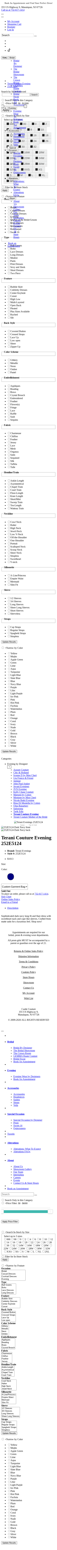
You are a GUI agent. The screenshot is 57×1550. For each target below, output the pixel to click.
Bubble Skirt (16, 287)
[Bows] (8, 1345)
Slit (12, 317)
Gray (12, 739)
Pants (13, 261)
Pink (12, 699)
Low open (15, 340)
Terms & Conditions (28, 961)
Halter (13, 525)
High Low (15, 299)
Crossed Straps (17, 334)
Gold (12, 730)
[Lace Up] (8, 1317)
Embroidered (16, 398)
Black (13, 736)
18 (46, 135)
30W (41, 163)
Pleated (13, 308)
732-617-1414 (41, 893)
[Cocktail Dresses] (13, 1276)
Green (13, 662)
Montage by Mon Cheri (24, 797)
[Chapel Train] (7, 1372)
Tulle (12, 467)
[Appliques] (8, 1340)
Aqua (13, 669)
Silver (13, 742)
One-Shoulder (17, 540)
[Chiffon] (6, 1356)
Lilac (12, 690)
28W (27, 163)
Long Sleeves (16, 604)
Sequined (14, 458)
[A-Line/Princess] (8, 1394)
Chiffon (14, 436)
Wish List (28, 998)
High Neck (15, 528)
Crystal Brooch (17, 395)
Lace (12, 410)
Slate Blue (15, 678)
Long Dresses (17, 254)
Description (12, 908)
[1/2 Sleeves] (10, 1408)
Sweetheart (15, 559)
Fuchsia (14, 706)
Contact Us (28, 987)
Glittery (14, 360)
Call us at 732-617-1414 (12, 10)
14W (21, 1245)
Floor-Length (16, 493)
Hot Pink (14, 702)
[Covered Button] (8, 1312)
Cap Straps (15, 627)
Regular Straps (17, 630)
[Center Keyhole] (10, 1304)
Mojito (13, 656)
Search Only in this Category (19, 100)
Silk (12, 461)
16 (34, 135)
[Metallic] (5, 1328)
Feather (13, 401)
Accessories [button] (13, 1088)
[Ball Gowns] (8, 1285)
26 (46, 141)
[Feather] (6, 1359)
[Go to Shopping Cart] (2, 14)
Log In (10, 29)
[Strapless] (9, 1430)
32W (47, 1248)
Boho (13, 248)
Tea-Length (15, 505)
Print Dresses (16, 264)
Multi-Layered (17, 302)
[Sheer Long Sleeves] (10, 1416)
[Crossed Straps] (8, 1315)
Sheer (13, 343)
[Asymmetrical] (7, 1370)
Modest (13, 258)
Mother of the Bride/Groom (23, 220)
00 (24, 123)
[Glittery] (5, 1326)
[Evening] (13, 1279)
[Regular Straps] (9, 1424)
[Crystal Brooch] (8, 1347)
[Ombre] (5, 1334)
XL (43, 175)
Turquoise (15, 672)
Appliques (15, 386)
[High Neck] (8, 1386)
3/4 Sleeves (15, 601)
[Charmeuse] (6, 1353)
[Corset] (10, 1306)
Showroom (28, 982)
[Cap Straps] (9, 1422)
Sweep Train (16, 502)
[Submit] (35, 36)
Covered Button (18, 331)
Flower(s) (15, 404)
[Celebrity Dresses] (10, 1301)
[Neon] (5, 1331)
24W (41, 158)
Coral (13, 721)
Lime (13, 665)
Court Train (15, 490)
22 (23, 141)
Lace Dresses (16, 251)
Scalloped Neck (18, 546)
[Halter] (8, 1383)
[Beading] (8, 1342)
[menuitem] (31, 21)
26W (22, 1248)
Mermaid (14, 581)
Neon (13, 366)
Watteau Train (17, 508)
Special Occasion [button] (15, 1114)
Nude (13, 727)
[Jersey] (6, 1361)
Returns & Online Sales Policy (28, 951)
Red (12, 715)
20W (46, 1245)
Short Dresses (17, 270)
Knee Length (16, 496)
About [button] (10, 1160)
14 (8, 1242)
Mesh (13, 448)
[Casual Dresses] (13, 1274)
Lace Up (14, 337)
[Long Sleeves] (10, 1413)
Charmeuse (15, 433)
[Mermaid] (8, 1400)
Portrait (13, 543)
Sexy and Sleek (17, 267)
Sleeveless (15, 613)
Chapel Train (16, 487)
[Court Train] (7, 1375)
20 (26, 1242)
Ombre (13, 369)
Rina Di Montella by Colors (26, 803)
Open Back (15, 305)
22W (27, 158)
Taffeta (13, 464)
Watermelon (16, 709)
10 (42, 129)
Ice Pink (14, 696)
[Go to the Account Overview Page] (2, 16)
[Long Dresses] (8, 1293)
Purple (13, 687)
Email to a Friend (9, 902)
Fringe (13, 407)
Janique (17, 781)
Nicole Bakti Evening (23, 800)
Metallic (14, 363)
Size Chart (6, 896)
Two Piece (15, 273)
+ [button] (9, 767)
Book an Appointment (18, 1188)
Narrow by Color (14, 648)
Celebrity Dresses (18, 290)
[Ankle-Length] (7, 1367)
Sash (12, 416)
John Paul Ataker (21, 783)
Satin (12, 454)
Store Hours (28, 977)
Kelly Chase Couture (23, 792)
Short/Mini (15, 499)
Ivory (13, 724)
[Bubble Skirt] (10, 1298)
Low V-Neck (16, 534)
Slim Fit (14, 584)
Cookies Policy (28, 972)
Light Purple (16, 693)
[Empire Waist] (8, 1397)
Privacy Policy (29, 967)
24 (34, 141)
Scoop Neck (16, 549)
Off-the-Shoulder (18, 537)
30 (23, 146)
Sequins (14, 420)
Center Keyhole (18, 293)
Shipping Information (28, 956)
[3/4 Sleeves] (10, 1411)
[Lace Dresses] (8, 1290)
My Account (13, 21)
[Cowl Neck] (8, 1381)
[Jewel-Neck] (8, 1389)
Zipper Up (15, 346)
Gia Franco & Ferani (23, 778)
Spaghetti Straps (18, 633)
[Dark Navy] (10, 877)
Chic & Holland (21, 772)
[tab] (31, 790)
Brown (13, 733)
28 (50, 1242)
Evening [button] (11, 1070)
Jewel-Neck (16, 531)
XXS (27, 169)
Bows (13, 392)
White (13, 746)
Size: (3, 864)
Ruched (14, 314)
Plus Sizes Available (20, 311)
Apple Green (16, 659)
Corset (13, 296)
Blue (12, 681)
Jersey (13, 442)
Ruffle (13, 413)
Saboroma (18, 808)
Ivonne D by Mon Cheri (25, 775)
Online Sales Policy (10, 899)
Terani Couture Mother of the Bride (30, 817)
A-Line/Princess (18, 575)
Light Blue (15, 675)
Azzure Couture (21, 769)
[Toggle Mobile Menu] (2, 1031)
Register (11, 27)
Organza (14, 451)
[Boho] (8, 1287)
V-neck (13, 562)
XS (40, 169)
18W (41, 152)
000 (8, 1239)
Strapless (14, 556)
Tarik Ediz (18, 811)
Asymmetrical (17, 483)
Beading (14, 389)
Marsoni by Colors (22, 794)
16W (27, 152)
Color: (4, 869)
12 (51, 1239)
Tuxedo (11, 1134)
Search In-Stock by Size (17, 115)
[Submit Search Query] (36, 1195)
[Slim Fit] (8, 1402)
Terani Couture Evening (26, 814)
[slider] (50, 1211)
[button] (12, 57)
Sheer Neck (16, 552)
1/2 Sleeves (15, 598)
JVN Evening (20, 789)
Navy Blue (15, 684)
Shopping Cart (14, 24)
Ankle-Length (17, 480)
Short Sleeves (16, 610)
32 (34, 146)
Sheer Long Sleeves (19, 607)
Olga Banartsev (20, 806)
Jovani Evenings (21, 786)
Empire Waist (16, 578)
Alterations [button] (13, 1143)
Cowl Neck (15, 522)
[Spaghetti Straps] (9, 1427)
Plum (13, 712)
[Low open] (8, 1320)
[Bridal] (13, 1271)
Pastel (13, 372)
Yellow (13, 653)
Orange (14, 718)
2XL (47, 1251)
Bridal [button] (10, 1041)
